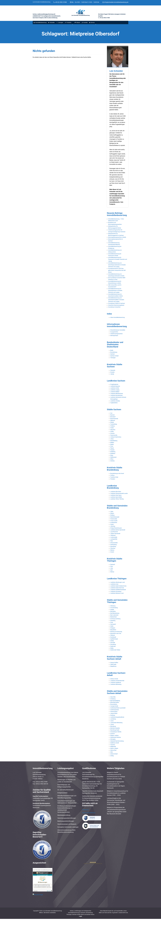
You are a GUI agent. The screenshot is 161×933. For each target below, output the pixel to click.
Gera (111, 566)
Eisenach (112, 564)
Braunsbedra (113, 704)
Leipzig (112, 374)
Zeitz (111, 752)
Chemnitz (112, 370)
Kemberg (112, 715)
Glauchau (112, 429)
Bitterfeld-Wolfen (114, 702)
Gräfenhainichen (114, 709)
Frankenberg (113, 424)
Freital (112, 427)
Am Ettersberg (114, 607)
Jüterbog (112, 526)
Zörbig (112, 755)
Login (80, 916)
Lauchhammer (114, 531)
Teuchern (112, 744)
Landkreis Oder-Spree (115, 495)
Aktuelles (52, 22)
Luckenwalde (113, 537)
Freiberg (112, 426)
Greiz (111, 622)
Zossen (112, 552)
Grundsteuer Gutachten (114, 307)
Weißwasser (113, 457)
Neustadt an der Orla (115, 633)
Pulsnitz (112, 450)
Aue (111, 413)
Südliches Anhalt (114, 743)
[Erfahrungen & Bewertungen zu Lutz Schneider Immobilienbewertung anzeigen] (42, 880)
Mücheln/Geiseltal (115, 728)
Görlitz (112, 431)
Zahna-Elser (113, 750)
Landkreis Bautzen (115, 386)
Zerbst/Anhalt (114, 754)
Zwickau (112, 460)
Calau (111, 511)
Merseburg (113, 726)
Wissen (78, 22)
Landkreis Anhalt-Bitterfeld (117, 680)
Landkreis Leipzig (114, 390)
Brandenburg (113, 352)
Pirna (111, 446)
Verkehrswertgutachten (116, 333)
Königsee (112, 628)
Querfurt (112, 733)
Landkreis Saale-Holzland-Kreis (118, 586)
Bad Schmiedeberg (115, 700)
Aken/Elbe (113, 697)
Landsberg (113, 719)
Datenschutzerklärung (88, 812)
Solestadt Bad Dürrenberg (117, 741)
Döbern (112, 513)
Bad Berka (113, 611)
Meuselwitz (113, 629)
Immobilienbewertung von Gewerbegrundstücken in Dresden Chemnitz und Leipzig (117, 264)
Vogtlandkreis (113, 402)
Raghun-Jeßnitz (114, 735)
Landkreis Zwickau (115, 401)
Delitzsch (112, 420)
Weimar (112, 571)
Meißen (112, 442)
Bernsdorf (112, 416)
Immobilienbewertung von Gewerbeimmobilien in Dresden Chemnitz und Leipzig (116, 299)
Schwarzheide (114, 542)
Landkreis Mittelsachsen (116, 393)
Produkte (68, 22)
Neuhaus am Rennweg (116, 631)
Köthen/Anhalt (114, 678)
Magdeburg (113, 666)
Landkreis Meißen (114, 391)
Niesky (112, 444)
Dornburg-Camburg (115, 618)
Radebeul (112, 453)
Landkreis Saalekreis (115, 682)
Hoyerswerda (113, 435)
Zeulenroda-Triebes (115, 650)
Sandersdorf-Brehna (115, 737)
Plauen (112, 448)
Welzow (112, 550)
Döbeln (112, 422)
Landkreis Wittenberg (115, 684)
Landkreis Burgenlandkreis (117, 717)
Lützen (112, 724)
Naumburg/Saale (114, 730)
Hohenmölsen (113, 711)
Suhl (111, 570)
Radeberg (112, 451)
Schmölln (112, 642)
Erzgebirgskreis (114, 384)
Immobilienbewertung (41, 22)
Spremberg (113, 546)
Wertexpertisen (114, 335)
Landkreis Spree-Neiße (116, 497)
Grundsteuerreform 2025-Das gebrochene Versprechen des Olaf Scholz (117, 270)
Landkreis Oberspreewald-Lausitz (119, 493)
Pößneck (112, 635)
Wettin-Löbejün (114, 748)
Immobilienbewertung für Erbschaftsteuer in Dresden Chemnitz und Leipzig (115, 290)
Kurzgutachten (114, 332)
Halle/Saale (113, 664)
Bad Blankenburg (114, 613)
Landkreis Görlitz (114, 388)
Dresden (112, 372)
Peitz (111, 541)
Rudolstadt (113, 637)
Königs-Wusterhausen (116, 528)
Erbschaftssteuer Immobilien (117, 330)
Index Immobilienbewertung (117, 317)
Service (93, 22)
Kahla (111, 626)
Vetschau (112, 548)
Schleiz (112, 640)
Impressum (85, 809)
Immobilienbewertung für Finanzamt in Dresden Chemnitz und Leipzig (117, 259)
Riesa (111, 455)
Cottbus (112, 475)
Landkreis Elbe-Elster (115, 491)
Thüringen (113, 357)
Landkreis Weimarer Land (117, 593)
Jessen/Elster (113, 713)
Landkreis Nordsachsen (116, 395)
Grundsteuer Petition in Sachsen (116, 303)
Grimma (112, 433)
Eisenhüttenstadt (114, 517)
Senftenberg (113, 544)
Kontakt (85, 22)
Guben (112, 524)
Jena (111, 568)
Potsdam (112, 479)
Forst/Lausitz (113, 520)
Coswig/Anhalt (114, 706)
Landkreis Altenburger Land (117, 582)
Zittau (111, 459)
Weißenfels (113, 746)
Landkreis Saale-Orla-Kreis (117, 587)
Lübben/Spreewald (115, 533)
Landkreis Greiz (114, 584)
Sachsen (112, 354)
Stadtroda (113, 646)
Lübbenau (113, 535)
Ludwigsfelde (113, 539)
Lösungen (60, 22)
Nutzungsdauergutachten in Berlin (117, 237)
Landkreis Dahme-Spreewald (117, 530)
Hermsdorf (113, 624)
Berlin (111, 350)
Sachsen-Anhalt (114, 355)
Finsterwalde (113, 518)
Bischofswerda (114, 418)
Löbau (112, 439)
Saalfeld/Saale (114, 639)
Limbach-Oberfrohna (115, 437)
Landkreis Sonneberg (115, 591)
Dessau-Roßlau (114, 662)
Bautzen (112, 415)
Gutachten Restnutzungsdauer (116, 305)
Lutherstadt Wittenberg (116, 722)
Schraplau (113, 739)
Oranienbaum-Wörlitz (115, 731)
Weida (111, 648)
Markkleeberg (113, 440)
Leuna (112, 720)
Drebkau (112, 515)
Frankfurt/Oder (114, 477)
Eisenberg (112, 620)
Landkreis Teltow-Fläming (117, 499)
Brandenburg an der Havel (117, 473)
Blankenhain (113, 617)
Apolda (112, 609)
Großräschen (113, 522)
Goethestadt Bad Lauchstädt (117, 708)
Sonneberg (113, 644)
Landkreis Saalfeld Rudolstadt (118, 589)
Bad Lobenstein (114, 615)
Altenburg (112, 606)
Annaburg (112, 698)
